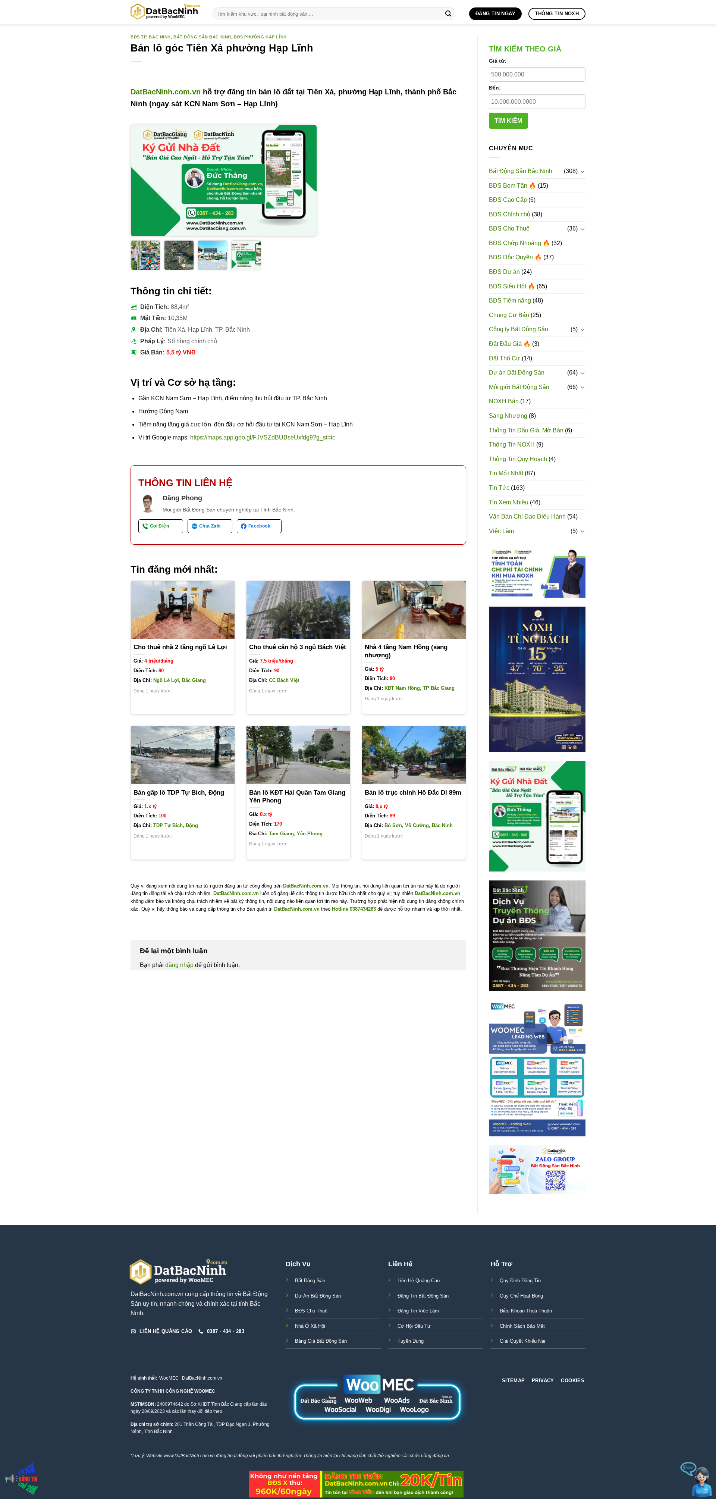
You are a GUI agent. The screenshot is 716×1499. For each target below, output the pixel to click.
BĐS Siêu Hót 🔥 (512, 286)
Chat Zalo (209, 526)
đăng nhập (179, 965)
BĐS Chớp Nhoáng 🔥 (519, 243)
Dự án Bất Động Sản (516, 372)
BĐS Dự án (504, 272)
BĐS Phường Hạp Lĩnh (260, 37)
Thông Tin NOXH (512, 444)
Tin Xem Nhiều (508, 502)
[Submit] (448, 13)
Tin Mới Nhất (506, 473)
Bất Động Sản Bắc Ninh (202, 37)
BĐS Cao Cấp (508, 200)
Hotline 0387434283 (354, 909)
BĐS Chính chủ (509, 214)
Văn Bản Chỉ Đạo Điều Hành (527, 516)
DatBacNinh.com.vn (166, 92)
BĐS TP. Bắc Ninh (151, 37)
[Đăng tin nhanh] (22, 1478)
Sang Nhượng (508, 416)
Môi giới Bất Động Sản (519, 387)
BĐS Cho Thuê (509, 228)
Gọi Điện (159, 526)
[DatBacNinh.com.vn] (166, 12)
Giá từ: (497, 61)
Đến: (495, 88)
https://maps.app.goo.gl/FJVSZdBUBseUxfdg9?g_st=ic (262, 437)
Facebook (259, 526)
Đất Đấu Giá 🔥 (510, 344)
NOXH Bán (504, 401)
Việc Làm (501, 531)
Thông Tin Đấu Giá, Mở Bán (526, 430)
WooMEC (169, 1378)
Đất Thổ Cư (504, 358)
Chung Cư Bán (509, 315)
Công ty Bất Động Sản (518, 329)
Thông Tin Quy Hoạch (518, 459)
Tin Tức (499, 488)
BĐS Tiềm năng (510, 300)
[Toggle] (582, 171)
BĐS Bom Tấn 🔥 (512, 185)
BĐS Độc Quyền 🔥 (515, 257)
